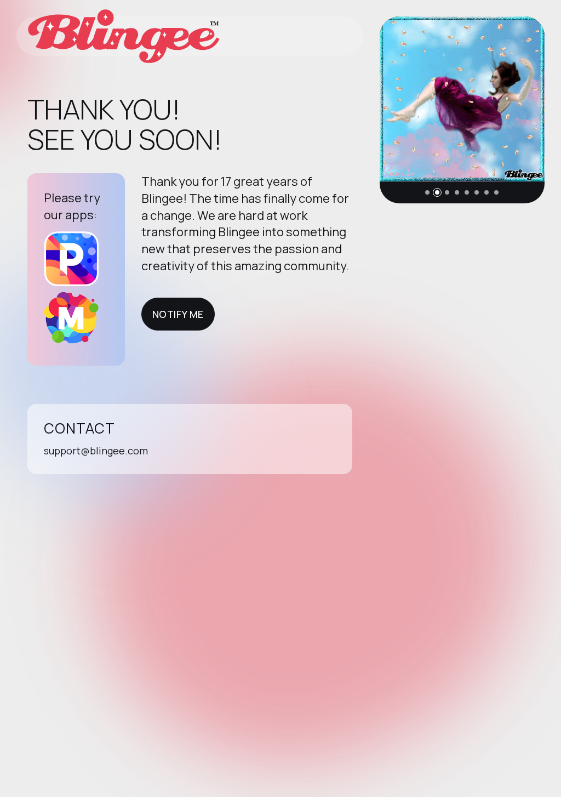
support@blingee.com (96, 450)
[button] (427, 192)
